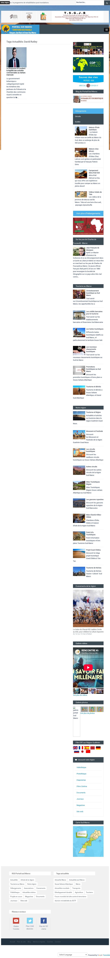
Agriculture (79, 892)
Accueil (12, 942)
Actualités (14, 880)
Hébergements (80, 111)
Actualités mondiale (62, 888)
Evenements (40, 888)
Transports (76, 888)
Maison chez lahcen (93, 150)
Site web (80, 812)
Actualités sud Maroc (77, 880)
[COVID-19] (88, 82)
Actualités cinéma (29, 892)
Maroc (78, 884)
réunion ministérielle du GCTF (65, 901)
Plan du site (21, 942)
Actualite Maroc (60, 880)
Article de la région (27, 880)
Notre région (31, 884)
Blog (29, 942)
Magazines (81, 805)
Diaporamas (81, 780)
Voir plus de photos (87, 713)
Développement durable (63, 892)
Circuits (78, 116)
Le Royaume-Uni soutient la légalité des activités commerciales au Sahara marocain (15, 71)
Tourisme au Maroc (17, 884)
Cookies (50, 942)
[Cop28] (88, 65)
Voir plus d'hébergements (88, 213)
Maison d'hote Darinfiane (94, 128)
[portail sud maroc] (19, 29)
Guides (77, 122)
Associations (28, 888)
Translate (106, 955)
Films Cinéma (82, 786)
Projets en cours (16, 896)
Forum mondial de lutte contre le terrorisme (70, 896)
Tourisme (89, 892)
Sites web (23, 901)
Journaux (80, 799)
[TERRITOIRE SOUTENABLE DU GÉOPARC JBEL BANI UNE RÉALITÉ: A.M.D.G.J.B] (88, 48)
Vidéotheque (14, 892)
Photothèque (81, 774)
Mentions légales (39, 942)
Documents (81, 793)
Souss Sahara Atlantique (64, 884)
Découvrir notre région (86, 760)
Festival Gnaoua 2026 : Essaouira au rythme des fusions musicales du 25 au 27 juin (88, 631)
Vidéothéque (81, 767)
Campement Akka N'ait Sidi (94, 171)
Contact (58, 942)
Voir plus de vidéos (80, 695)
